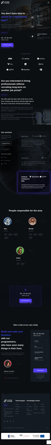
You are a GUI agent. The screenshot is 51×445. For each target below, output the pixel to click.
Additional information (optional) (38, 358)
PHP (28, 404)
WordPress (17, 406)
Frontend (36, 406)
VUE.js (16, 413)
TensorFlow (29, 406)
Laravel (17, 404)
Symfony (17, 411)
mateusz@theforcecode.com (12, 377)
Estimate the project (7, 44)
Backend (43, 406)
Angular (17, 409)
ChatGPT (43, 412)
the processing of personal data (40, 377)
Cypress (35, 409)
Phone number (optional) (39, 352)
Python (42, 404)
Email (36, 346)
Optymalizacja (37, 412)
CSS (35, 404)
